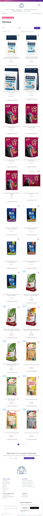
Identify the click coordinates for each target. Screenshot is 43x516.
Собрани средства (33, 9)
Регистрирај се (29, 458)
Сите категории (6, 483)
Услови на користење (27, 480)
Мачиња (12, 9)
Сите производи (6, 482)
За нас (24, 10)
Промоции (26, 9)
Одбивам (25, 507)
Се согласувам (34, 507)
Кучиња (7, 9)
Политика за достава (27, 485)
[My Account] (5, 5)
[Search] (3, 5)
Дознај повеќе (23, 511)
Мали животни (19, 9)
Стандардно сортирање (28, 31)
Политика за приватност (28, 482)
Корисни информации (17, 10)
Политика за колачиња (27, 483)
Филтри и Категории (8, 17)
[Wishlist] (40, 5)
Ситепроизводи (5, 19)
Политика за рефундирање (28, 486)
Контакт (28, 10)
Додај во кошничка (12, 65)
